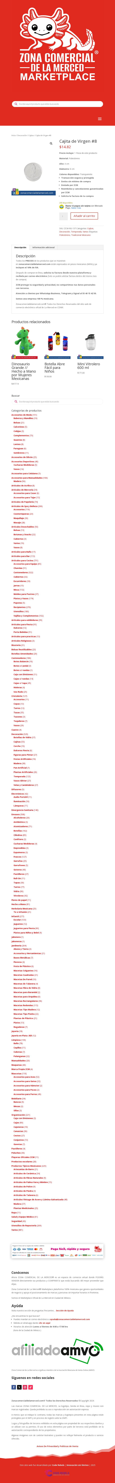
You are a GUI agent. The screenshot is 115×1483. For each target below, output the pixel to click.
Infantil (15, 916)
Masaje (17, 522)
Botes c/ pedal (21, 665)
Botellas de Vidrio (22, 737)
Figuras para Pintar (23, 754)
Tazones (18, 716)
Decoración (22, 135)
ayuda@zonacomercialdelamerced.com (70, 1319)
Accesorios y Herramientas (27, 953)
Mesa (16, 589)
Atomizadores (21, 826)
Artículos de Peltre (23, 1186)
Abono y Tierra (21, 949)
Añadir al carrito (84, 216)
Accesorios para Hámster (26, 1085)
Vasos (17, 469)
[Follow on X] (19, 1387)
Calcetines (19, 426)
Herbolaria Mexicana (22, 908)
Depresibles (20, 848)
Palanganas (20, 1056)
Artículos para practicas (24, 636)
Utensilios (19, 611)
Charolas (18, 568)
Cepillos (17, 1047)
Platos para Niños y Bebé (26, 932)
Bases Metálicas (22, 957)
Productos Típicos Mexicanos (26, 1166)
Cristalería (17, 696)
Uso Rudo (18, 691)
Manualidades (19, 1060)
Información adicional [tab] (44, 247)
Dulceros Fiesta (21, 750)
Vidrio (16, 891)
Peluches (16, 1152)
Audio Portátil (21, 797)
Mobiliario (16, 1098)
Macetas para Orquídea (25, 996)
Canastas (18, 1131)
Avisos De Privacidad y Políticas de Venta (57, 1446)
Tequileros (19, 721)
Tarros (17, 708)
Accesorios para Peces (25, 1089)
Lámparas (19, 805)
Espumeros (19, 852)
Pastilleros (19, 874)
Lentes (17, 444)
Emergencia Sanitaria (22, 810)
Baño (16, 1043)
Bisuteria (16, 645)
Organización (18, 1115)
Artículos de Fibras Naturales (28, 1178)
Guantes (18, 440)
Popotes (18, 602)
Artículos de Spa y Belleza (24, 506)
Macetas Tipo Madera (25, 1009)
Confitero (18, 839)
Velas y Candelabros (24, 785)
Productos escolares (22, 1161)
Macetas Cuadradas (24, 975)
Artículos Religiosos (22, 640)
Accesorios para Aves (24, 1077)
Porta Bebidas (21, 632)
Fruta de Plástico (22, 966)
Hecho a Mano (19, 904)
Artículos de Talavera (24, 1195)
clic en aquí (45, 1323)
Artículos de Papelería (23, 502)
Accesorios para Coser (25, 493)
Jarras (17, 585)
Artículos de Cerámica (25, 1173)
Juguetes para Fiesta (24, 928)
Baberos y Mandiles (23, 418)
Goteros (18, 869)
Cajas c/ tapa (20, 683)
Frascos (17, 856)
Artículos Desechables (23, 526)
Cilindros (18, 835)
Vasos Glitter (20, 780)
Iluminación (19, 801)
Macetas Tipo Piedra (24, 1014)
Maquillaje (19, 518)
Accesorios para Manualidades (27, 477)
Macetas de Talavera (24, 983)
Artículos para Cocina (22, 560)
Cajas (16, 1122)
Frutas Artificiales (23, 759)
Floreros (18, 962)
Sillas (16, 1110)
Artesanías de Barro (24, 1169)
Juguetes (18, 924)
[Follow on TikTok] (30, 1387)
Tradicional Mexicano (81, 235)
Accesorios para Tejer (25, 497)
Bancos (17, 1102)
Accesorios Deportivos (23, 461)
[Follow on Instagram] (25, 1387)
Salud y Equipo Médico (23, 1216)
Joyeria (15, 1031)
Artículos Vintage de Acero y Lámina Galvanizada (38, 1199)
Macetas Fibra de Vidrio (25, 988)
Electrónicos (18, 793)
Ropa (14, 1212)
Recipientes (20, 607)
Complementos (21, 435)
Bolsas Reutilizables (22, 649)
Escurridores (20, 581)
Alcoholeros (20, 817)
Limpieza (16, 1040)
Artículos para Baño (21, 551)
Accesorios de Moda (22, 414)
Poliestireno (64, 235)
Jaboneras (17, 941)
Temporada (76, 231)
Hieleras (18, 687)
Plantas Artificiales (23, 772)
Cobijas (17, 431)
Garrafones (19, 865)
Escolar (17, 919)
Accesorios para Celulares (25, 473)
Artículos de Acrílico (22, 485)
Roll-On (17, 878)
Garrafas (18, 861)
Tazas (17, 712)
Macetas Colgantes (23, 970)
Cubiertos (18, 538)
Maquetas (17, 1065)
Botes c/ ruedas (22, 670)
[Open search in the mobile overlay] (58, 104)
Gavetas (18, 1144)
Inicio (14, 135)
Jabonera (16, 937)
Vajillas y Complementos (26, 615)
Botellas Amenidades (22, 653)
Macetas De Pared (23, 979)
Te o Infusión (20, 912)
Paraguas (18, 448)
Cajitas (31, 135)
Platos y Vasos (21, 598)
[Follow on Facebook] (14, 1387)
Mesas (17, 1106)
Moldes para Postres (24, 594)
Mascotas (16, 1073)
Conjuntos (19, 1140)
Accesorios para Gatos (25, 1081)
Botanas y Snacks (22, 534)
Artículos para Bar (21, 556)
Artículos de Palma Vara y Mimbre (31, 1182)
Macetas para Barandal (25, 992)
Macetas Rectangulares (26, 1001)
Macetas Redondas (23, 1005)
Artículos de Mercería (22, 489)
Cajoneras (19, 1127)
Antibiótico (19, 822)
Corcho (17, 746)
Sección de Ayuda (65, 1310)
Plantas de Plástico (23, 1018)
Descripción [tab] (20, 247)
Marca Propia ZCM (21, 1069)
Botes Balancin (21, 661)
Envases (16, 814)
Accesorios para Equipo (25, 564)
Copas (17, 703)
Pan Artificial (20, 767)
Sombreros (19, 452)
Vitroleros (19, 895)
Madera (17, 481)
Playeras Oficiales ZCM (23, 1157)
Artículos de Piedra (23, 1191)
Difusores (16, 789)
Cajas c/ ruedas (21, 678)
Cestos (17, 1135)
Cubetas (18, 1052)
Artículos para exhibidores (25, 620)
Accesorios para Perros (25, 1094)
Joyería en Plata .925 (22, 1035)
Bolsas (17, 422)
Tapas (17, 882)
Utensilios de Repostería (24, 1225)
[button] (51, 143)
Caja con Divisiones (23, 674)
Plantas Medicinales (24, 1208)
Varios (85, 231)
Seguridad (17, 1221)
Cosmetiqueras (21, 513)
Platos (17, 1022)
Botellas (18, 830)
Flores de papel (19, 900)
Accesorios (19, 509)
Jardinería (16, 945)
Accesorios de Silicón (22, 457)
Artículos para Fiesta (22, 624)
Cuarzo (15, 729)
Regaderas (19, 1027)
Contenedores (21, 572)
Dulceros (18, 627)
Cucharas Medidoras (24, 465)
